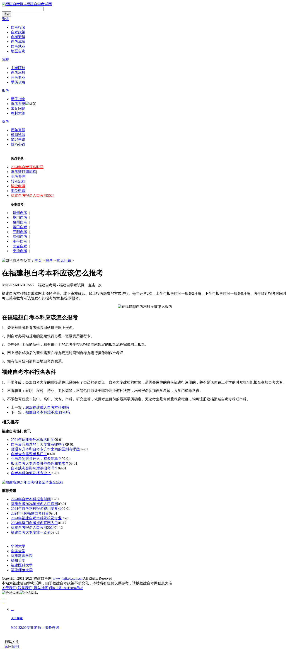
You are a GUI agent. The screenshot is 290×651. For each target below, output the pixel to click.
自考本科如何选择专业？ (31, 473)
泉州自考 (20, 222)
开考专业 (18, 77)
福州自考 (20, 213)
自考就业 (18, 46)
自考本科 (18, 73)
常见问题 (18, 108)
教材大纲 (18, 113)
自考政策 (18, 32)
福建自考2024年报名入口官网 (34, 504)
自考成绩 (18, 42)
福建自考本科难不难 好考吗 (47, 412)
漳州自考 (20, 236)
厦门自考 (20, 217)
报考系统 (18, 104)
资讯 (5, 19)
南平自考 (20, 241)
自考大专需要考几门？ (29, 454)
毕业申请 (18, 186)
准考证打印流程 (23, 172)
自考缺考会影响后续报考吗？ (34, 468)
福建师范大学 (22, 570)
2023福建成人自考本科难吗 (47, 407)
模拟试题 (18, 135)
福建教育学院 (22, 556)
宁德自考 (20, 251)
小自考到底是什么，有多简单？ (36, 459)
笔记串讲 (18, 139)
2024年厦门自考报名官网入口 (34, 523)
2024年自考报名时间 (27, 167)
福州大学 (18, 560)
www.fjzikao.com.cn (67, 578)
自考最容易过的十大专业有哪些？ (38, 444)
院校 (5, 59)
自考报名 (18, 27)
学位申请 (18, 191)
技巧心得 (18, 144)
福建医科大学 (22, 565)
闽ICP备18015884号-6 (66, 588)
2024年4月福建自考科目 (30, 513)
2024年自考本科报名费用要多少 (36, 508)
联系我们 (24, 588)
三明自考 (20, 232)
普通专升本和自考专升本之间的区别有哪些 (45, 449)
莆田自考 (20, 227)
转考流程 (18, 181)
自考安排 (18, 37)
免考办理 (18, 176)
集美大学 (18, 551)
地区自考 (18, 51)
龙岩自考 (20, 246)
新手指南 (18, 99)
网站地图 (40, 588)
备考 (5, 122)
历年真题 (18, 130)
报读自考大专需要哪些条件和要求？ (40, 463)
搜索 (7, 14)
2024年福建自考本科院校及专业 (36, 518)
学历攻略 (18, 82)
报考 (5, 90)
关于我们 (9, 588)
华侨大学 (18, 546)
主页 (38, 260)
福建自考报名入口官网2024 (32, 195)
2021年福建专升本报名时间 (32, 440)
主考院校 (18, 68)
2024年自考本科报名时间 (31, 499)
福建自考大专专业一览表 (31, 532)
